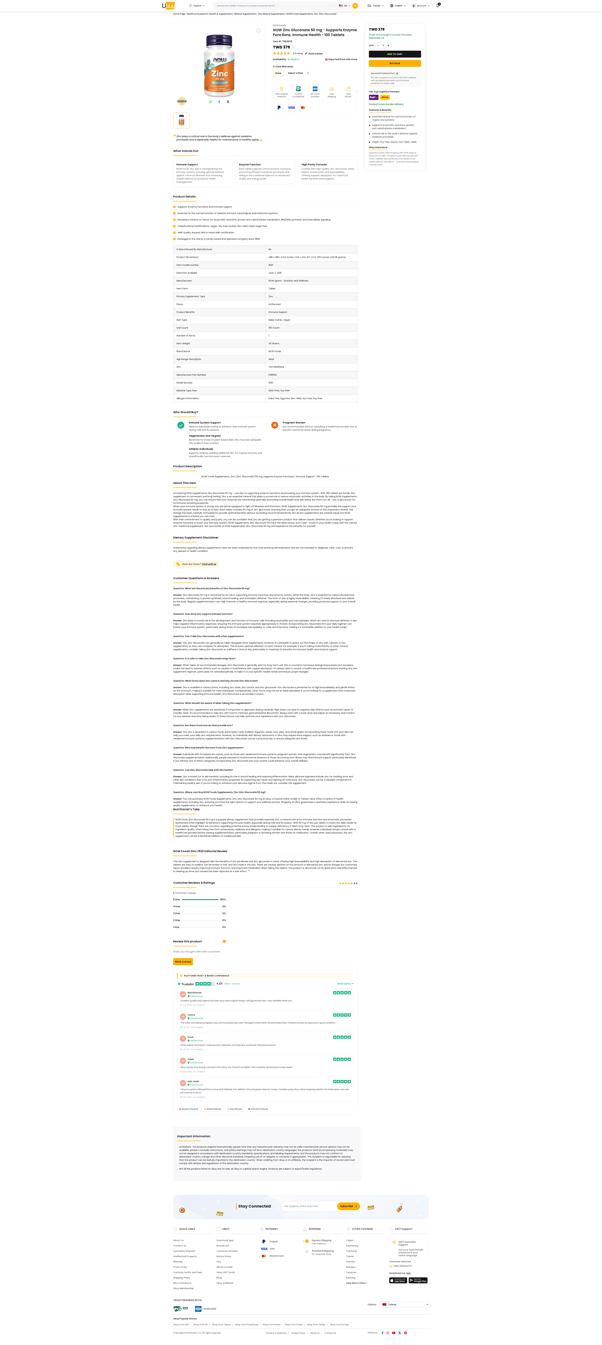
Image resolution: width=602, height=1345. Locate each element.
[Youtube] (394, 1333)
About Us (178, 1240)
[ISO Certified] (204, 1308)
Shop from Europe (339, 1324)
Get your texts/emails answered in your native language (410, 1252)
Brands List (223, 1245)
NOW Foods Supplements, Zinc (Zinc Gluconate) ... (312, 13)
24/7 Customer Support (407, 1243)
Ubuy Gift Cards (226, 1272)
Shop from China (293, 1324)
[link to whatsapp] (210, 102)
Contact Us (179, 1245)
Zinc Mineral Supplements (271, 13)
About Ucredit (224, 1267)
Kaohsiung (352, 1245)
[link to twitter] (228, 102)
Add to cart (395, 54)
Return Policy (224, 1256)
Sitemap (178, 1261)
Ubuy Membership (183, 1288)
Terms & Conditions (276, 1333)
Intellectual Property (185, 1256)
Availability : (280, 59)
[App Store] (398, 1281)
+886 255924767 (402, 1266)
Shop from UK (200, 1324)
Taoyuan (351, 1272)
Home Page (179, 13)
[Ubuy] (168, 5)
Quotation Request (184, 1251)
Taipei (349, 1240)
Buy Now (395, 63)
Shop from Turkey (316, 1324)
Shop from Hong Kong (246, 1324)
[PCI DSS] (180, 1309)
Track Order (180, 1267)
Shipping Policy (181, 1277)
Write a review (183, 961)
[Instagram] (388, 1333)
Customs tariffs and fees (187, 1272)
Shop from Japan (221, 1324)
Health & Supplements (221, 13)
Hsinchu (350, 1261)
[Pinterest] (405, 1333)
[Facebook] (382, 1333)
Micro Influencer (182, 1283)
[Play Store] (418, 1281)
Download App (225, 1240)
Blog (219, 1277)
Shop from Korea (271, 1324)
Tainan (350, 1256)
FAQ (219, 1261)
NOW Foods (279, 25)
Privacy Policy (298, 1333)
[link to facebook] (219, 102)
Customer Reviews (227, 1251)
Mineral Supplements (245, 13)
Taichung (351, 1251)
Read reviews (344, 983)
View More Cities (355, 1283)
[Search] (355, 5)
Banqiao (351, 1267)
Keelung (350, 1277)
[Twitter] (400, 1333)
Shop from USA (181, 1324)
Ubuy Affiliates (225, 1283)
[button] (375, 6)
